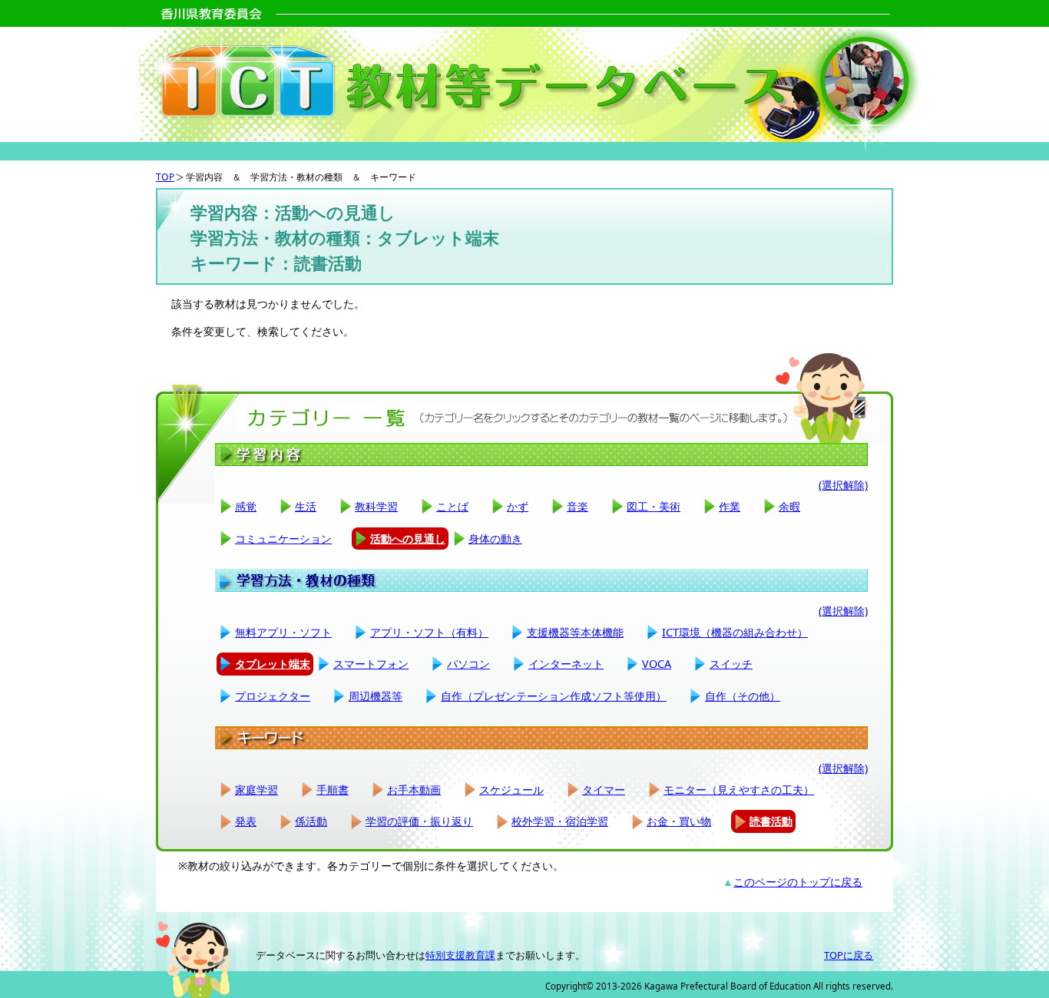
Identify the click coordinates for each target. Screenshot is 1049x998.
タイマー (603, 789)
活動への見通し (407, 538)
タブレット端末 (272, 663)
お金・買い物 (679, 821)
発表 (245, 821)
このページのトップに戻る (797, 881)
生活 (305, 506)
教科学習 (376, 506)
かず (517, 506)
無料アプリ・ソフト (283, 632)
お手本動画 (414, 789)
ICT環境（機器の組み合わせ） (735, 632)
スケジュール (511, 789)
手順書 (332, 789)
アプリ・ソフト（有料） (429, 632)
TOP (165, 176)
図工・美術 (653, 506)
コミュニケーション (283, 538)
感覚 (245, 506)
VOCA (656, 663)
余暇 (789, 506)
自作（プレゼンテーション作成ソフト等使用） (554, 696)
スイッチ (731, 663)
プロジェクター (272, 696)
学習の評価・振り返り (419, 821)
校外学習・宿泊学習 (559, 821)
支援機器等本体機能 (575, 632)
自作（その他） (742, 696)
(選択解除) (843, 485)
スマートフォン (371, 663)
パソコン (468, 663)
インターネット (566, 663)
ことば (452, 506)
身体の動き (495, 538)
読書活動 (771, 821)
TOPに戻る (848, 955)
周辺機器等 (375, 696)
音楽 (577, 506)
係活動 (311, 821)
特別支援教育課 (460, 955)
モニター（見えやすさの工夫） (738, 789)
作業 (729, 506)
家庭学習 (256, 789)
